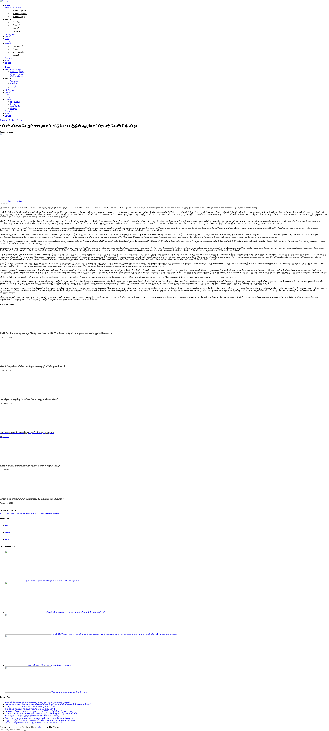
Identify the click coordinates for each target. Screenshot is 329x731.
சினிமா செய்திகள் (13, 69)
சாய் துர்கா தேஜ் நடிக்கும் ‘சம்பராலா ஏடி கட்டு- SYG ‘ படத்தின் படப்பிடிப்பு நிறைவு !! (39, 711)
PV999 (45, 513)
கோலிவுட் (14, 81)
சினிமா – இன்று (17, 71)
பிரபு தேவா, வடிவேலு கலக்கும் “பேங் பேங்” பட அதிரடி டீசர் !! (30, 709)
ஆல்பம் (8, 43)
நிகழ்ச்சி (8, 58)
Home (7, 5)
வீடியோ (8, 62)
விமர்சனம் (9, 34)
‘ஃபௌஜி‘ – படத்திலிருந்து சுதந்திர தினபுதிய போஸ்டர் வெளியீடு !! (33, 716)
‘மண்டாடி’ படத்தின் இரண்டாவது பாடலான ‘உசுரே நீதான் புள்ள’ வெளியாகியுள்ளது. (39, 718)
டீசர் (7, 39)
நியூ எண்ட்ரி (15, 102)
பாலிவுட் (13, 85)
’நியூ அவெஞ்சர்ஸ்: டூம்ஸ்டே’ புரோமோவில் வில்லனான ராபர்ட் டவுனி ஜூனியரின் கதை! (40, 720)
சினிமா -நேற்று (19, 17)
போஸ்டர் (13, 104)
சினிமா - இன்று (15, 120)
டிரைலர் (8, 36)
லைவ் (7, 60)
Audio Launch (6, 513)
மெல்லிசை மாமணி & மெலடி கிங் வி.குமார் (69, 692)
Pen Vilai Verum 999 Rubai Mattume (27, 513)
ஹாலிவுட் (17, 31)
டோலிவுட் (14, 83)
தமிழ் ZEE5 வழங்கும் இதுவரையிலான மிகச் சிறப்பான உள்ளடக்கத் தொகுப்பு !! (38, 702)
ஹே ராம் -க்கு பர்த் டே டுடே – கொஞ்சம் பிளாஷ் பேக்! (50, 665)
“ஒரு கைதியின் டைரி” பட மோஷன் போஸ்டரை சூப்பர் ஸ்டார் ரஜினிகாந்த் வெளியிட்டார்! (41, 713)
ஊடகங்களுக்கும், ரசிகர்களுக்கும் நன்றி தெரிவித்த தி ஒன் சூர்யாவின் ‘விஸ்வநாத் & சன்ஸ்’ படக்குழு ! (48, 704)
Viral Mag (42, 727)
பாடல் (7, 41)
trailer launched (54, 513)
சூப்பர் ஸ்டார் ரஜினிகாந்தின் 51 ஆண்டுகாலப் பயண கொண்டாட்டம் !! (33, 723)
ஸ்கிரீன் (16, 55)
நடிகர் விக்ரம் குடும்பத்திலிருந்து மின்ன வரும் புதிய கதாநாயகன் (52, 581)
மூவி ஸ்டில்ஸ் (15, 106)
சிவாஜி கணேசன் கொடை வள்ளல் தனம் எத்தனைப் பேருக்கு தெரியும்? (75, 612)
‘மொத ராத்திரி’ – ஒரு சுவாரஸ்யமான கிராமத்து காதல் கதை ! (30, 706)
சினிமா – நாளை (17, 74)
